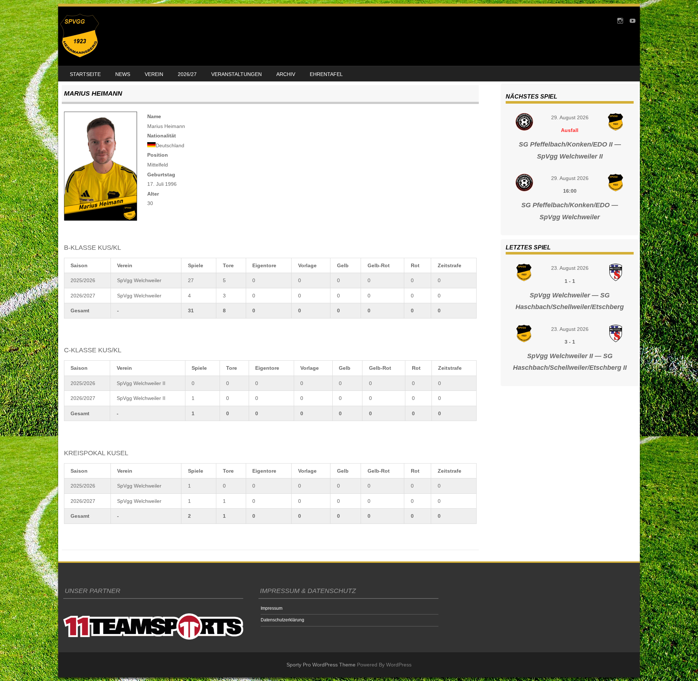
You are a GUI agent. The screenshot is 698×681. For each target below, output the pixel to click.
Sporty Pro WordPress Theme (321, 665)
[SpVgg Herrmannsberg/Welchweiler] (79, 56)
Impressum (271, 608)
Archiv (285, 74)
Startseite (85, 74)
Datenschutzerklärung (282, 619)
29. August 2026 (570, 117)
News (122, 74)
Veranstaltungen (236, 74)
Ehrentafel (326, 74)
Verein (154, 74)
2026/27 (187, 74)
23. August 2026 (570, 268)
